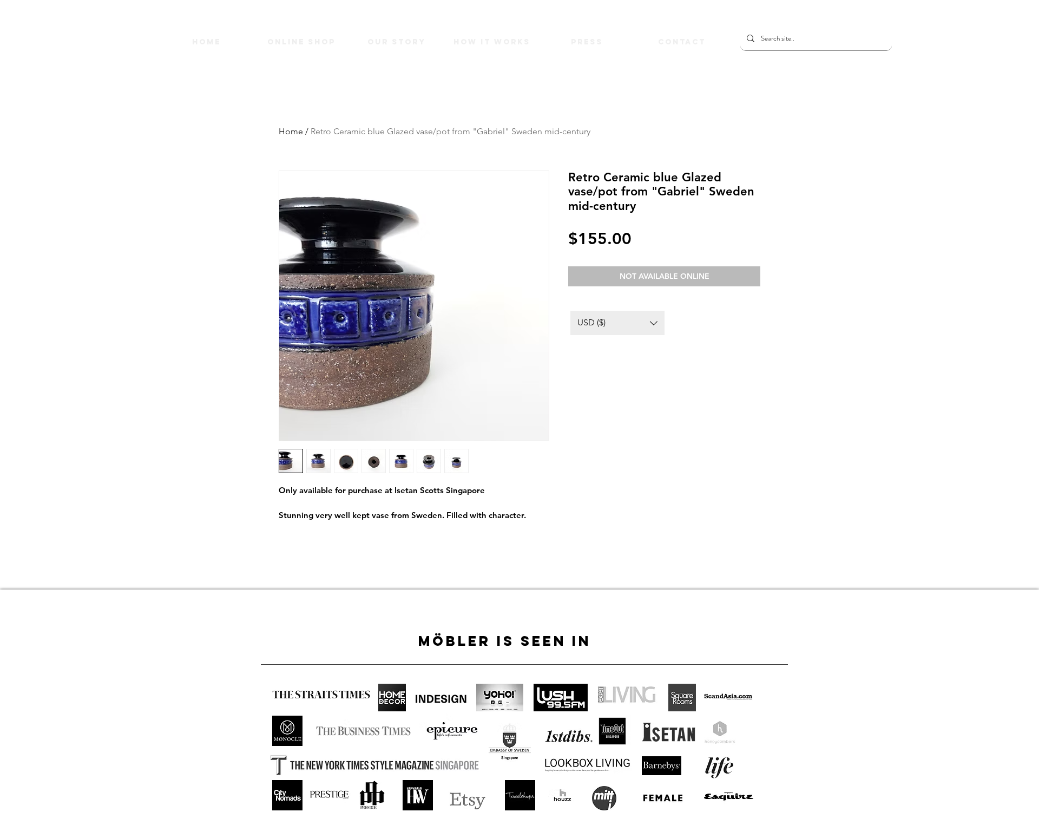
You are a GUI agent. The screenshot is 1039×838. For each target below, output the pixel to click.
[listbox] (617, 323)
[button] (617, 323)
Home (291, 131)
